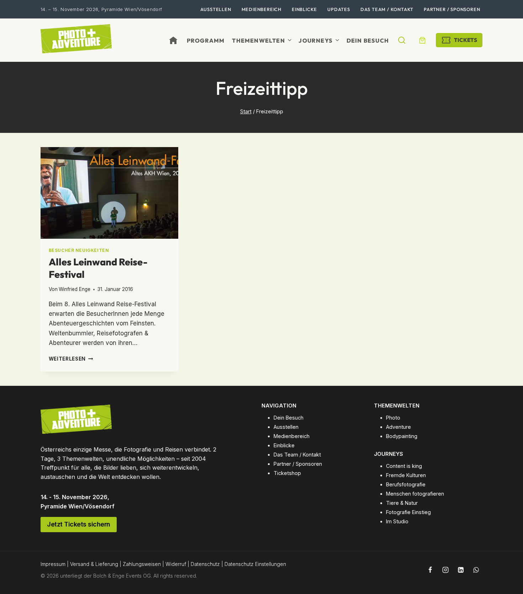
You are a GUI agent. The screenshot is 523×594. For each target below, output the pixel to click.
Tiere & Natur (402, 503)
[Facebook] (430, 569)
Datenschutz (205, 564)
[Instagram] (445, 569)
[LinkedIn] (460, 569)
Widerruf (175, 564)
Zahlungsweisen (142, 564)
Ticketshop (287, 473)
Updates (338, 9)
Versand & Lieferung (94, 564)
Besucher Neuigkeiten (79, 250)
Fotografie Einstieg (408, 512)
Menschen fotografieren (415, 494)
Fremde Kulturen (406, 475)
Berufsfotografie (406, 484)
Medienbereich (261, 9)
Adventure (398, 427)
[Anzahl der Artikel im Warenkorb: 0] (422, 40)
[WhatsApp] (476, 569)
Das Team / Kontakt (386, 9)
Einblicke (304, 9)
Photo (393, 418)
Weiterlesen (71, 359)
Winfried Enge (74, 289)
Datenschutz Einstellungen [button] (255, 564)
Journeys (316, 40)
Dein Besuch (368, 40)
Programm (206, 40)
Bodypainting (401, 436)
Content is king (404, 466)
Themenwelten (258, 40)
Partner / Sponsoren (452, 9)
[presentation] (109, 193)
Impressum (53, 564)
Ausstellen (215, 9)
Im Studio (397, 521)
